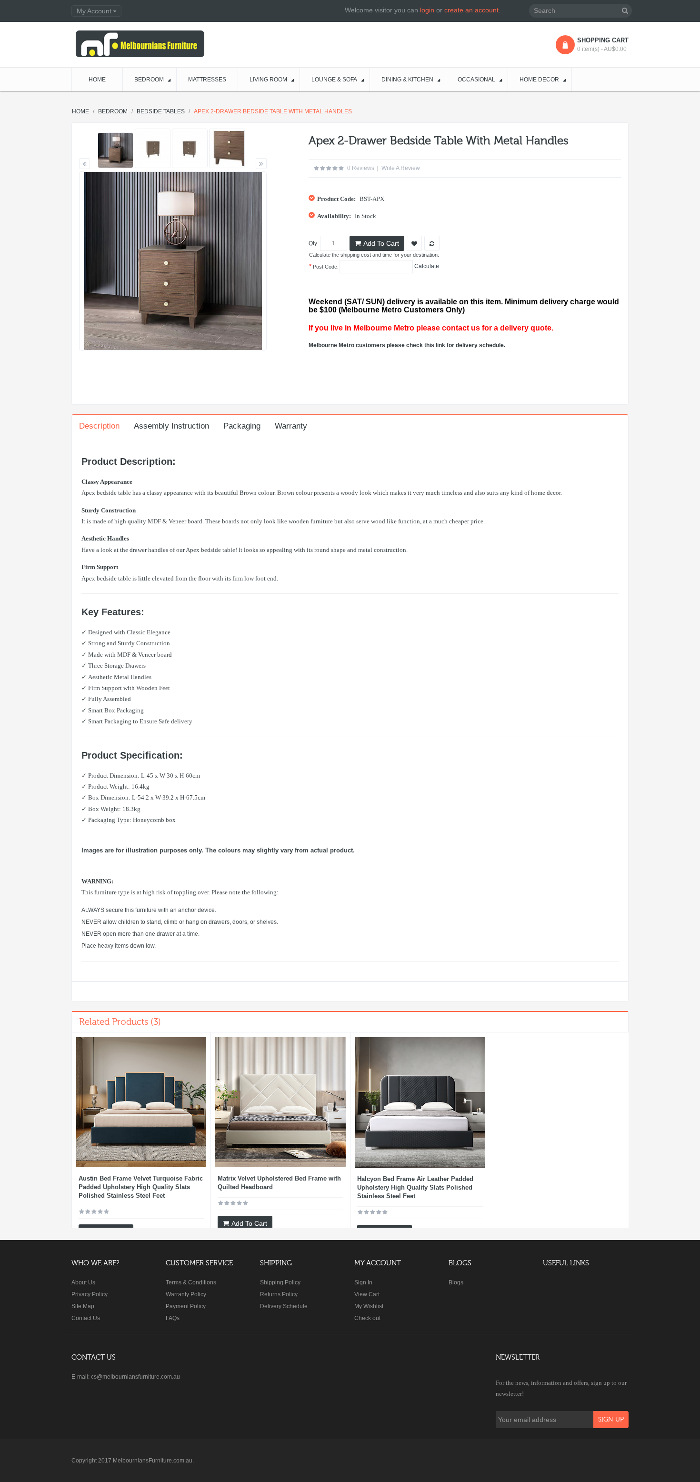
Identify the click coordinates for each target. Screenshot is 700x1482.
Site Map (82, 1306)
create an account (471, 10)
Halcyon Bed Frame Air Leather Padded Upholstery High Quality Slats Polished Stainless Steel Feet (415, 1187)
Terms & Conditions (191, 1282)
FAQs (173, 1318)
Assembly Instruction (171, 426)
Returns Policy (279, 1294)
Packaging (241, 426)
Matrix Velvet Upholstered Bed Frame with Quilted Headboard (279, 1183)
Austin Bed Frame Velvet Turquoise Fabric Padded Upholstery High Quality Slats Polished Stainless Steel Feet (141, 1187)
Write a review (400, 168)
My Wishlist (368, 1306)
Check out (367, 1318)
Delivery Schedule (284, 1306)
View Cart (367, 1294)
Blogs (456, 1282)
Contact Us (85, 1318)
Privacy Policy (89, 1294)
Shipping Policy (280, 1282)
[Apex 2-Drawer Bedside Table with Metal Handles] (115, 150)
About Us (83, 1282)
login (427, 10)
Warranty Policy (186, 1294)
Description (99, 426)
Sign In (363, 1282)
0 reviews (360, 168)
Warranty (291, 426)
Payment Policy (186, 1306)
